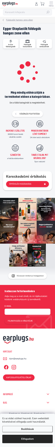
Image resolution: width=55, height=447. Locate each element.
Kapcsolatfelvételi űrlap (18, 377)
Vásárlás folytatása (29, 114)
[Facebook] (5, 366)
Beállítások (27, 429)
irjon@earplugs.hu (17, 358)
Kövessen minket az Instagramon (30, 276)
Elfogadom (27, 439)
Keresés (48, 12)
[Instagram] (13, 366)
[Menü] (51, 4)
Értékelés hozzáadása (20, 184)
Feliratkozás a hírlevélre (20, 321)
